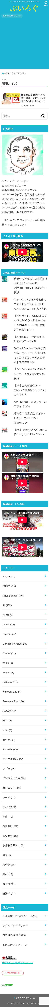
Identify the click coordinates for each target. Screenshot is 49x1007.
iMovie (8, 672)
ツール (9, 797)
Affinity (9, 586)
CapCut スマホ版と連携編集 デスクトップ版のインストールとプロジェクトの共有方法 (30, 304)
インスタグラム (14, 778)
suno (7, 730)
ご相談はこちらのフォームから (20, 915)
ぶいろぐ (24, 8)
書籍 (7, 855)
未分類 (9, 864)
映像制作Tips (13, 845)
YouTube (10, 749)
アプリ (9, 768)
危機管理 (10, 826)
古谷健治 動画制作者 (14, 935)
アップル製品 (13, 759)
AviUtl (8, 614)
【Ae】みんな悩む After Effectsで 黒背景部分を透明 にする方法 (29, 390)
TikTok (9, 739)
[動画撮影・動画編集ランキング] (9, 957)
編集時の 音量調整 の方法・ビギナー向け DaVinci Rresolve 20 (29, 418)
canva (9, 624)
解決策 (9, 893)
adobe (9, 576)
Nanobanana (12, 691)
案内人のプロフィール (12, 15)
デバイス (10, 807)
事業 (8, 816)
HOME (6, 73)
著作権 (9, 883)
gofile (8, 662)
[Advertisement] (24, 44)
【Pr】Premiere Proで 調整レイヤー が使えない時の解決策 (29, 373)
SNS (7, 720)
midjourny (10, 682)
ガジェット (12, 787)
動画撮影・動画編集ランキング (17, 962)
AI (7, 605)
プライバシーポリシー (15, 925)
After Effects (13, 595)
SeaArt (9, 710)
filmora (9, 653)
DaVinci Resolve (15, 643)
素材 (8, 874)
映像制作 (10, 835)
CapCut (10, 634)
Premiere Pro (14, 701)
